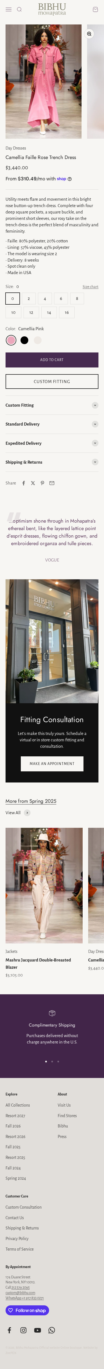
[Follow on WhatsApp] (51, 1330)
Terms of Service (20, 1249)
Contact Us (15, 1218)
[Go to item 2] (52, 1061)
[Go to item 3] (58, 1061)
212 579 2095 (20, 1288)
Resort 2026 (16, 1136)
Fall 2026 (13, 1126)
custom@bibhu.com (20, 1293)
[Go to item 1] (46, 1061)
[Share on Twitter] (33, 483)
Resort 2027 (15, 1116)
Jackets (11, 951)
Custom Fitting (52, 381)
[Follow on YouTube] (37, 1330)
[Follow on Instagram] (23, 1330)
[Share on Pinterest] (42, 483)
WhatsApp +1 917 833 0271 (25, 1298)
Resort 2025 (15, 1157)
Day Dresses (16, 148)
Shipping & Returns (22, 1228)
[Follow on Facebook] (9, 1330)
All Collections (18, 1105)
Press (62, 1136)
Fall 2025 (13, 1147)
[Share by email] (52, 483)
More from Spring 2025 (31, 801)
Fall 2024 (13, 1168)
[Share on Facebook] (23, 483)
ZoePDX (11, 1353)
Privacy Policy (17, 1238)
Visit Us (64, 1105)
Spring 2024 (16, 1178)
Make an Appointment (52, 764)
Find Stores (67, 1116)
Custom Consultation (24, 1207)
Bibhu (63, 1126)
